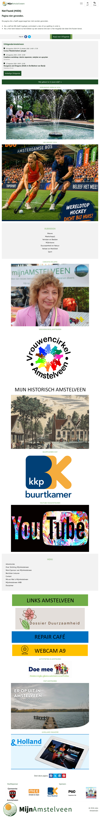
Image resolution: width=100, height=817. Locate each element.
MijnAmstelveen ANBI (14, 582)
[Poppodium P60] (72, 792)
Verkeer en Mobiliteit (50, 249)
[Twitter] (29, 36)
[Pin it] (64, 776)
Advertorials (10, 564)
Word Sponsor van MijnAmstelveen (19, 570)
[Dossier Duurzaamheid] (50, 618)
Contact (8, 576)
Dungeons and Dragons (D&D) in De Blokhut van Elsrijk (24, 66)
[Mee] (34, 792)
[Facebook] (25, 36)
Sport (50, 252)
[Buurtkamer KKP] (53, 792)
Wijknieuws (50, 242)
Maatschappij (50, 236)
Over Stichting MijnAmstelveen (17, 567)
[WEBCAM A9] (50, 650)
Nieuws (50, 233)
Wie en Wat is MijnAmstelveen (17, 579)
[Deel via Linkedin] (59, 776)
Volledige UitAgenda (12, 73)
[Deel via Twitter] (55, 776)
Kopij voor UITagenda (61, 37)
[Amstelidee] (91, 793)
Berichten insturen (13, 573)
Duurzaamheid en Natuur (50, 246)
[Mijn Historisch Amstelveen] (50, 417)
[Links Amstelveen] (50, 600)
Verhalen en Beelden (50, 239)
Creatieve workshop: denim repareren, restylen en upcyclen (26, 57)
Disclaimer (9, 585)
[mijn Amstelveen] (39, 3)
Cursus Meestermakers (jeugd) (15, 51)
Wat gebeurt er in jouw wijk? (49, 82)
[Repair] (50, 637)
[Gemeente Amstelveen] (12, 794)
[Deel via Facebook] (51, 776)
